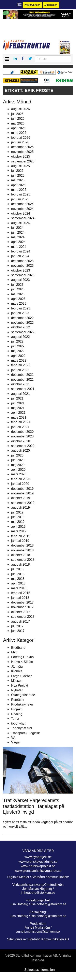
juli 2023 (17, 284)
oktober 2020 (20, 441)
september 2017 (22, 616)
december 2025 (22, 147)
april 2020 (18, 469)
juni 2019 (18, 517)
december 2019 (22, 488)
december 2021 (22, 374)
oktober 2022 (20, 327)
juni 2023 (18, 289)
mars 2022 (18, 360)
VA (13, 737)
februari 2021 (20, 422)
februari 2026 (20, 137)
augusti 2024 (20, 223)
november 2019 (22, 493)
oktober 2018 (20, 555)
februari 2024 (20, 251)
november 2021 (22, 379)
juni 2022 (18, 346)
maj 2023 (18, 294)
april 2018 (18, 583)
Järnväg (17, 666)
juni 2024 (18, 232)
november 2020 (22, 436)
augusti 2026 (20, 109)
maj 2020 (18, 465)
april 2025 (18, 185)
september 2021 (22, 389)
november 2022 (22, 322)
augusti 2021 (20, 393)
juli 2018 (17, 569)
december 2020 (22, 431)
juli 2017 (17, 626)
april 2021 (18, 412)
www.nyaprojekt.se (38, 857)
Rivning (16, 714)
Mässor (16, 680)
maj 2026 (18, 123)
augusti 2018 (20, 564)
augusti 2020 (20, 450)
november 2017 (22, 607)
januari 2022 (20, 370)
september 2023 (22, 275)
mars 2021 (18, 417)
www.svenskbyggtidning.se (38, 861)
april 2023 (18, 299)
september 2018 (22, 559)
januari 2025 (20, 199)
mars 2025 (18, 189)
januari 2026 (20, 142)
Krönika (16, 671)
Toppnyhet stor (21, 728)
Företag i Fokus (22, 657)
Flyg (14, 652)
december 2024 (22, 204)
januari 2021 (20, 427)
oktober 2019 (20, 498)
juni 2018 (18, 574)
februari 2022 (20, 365)
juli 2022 (17, 341)
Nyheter (16, 690)
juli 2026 (17, 114)
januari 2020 (20, 483)
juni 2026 (18, 118)
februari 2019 (20, 536)
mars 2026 (18, 132)
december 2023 (22, 261)
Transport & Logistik (25, 733)
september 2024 (22, 218)
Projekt (16, 709)
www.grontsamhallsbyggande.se (38, 870)
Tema (15, 718)
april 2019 (18, 526)
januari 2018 (20, 597)
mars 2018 (18, 588)
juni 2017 (18, 631)
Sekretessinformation (39, 969)
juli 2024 (17, 227)
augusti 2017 (20, 621)
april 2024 (18, 242)
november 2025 (22, 152)
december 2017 (22, 602)
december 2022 (22, 318)
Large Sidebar (21, 676)
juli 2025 (17, 170)
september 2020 (22, 446)
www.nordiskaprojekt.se (38, 866)
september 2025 (22, 161)
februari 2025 (20, 194)
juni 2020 (18, 460)
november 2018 (22, 550)
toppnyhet (18, 723)
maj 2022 (18, 351)
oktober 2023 (20, 270)
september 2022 (22, 332)
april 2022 (18, 356)
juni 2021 (18, 403)
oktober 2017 (20, 612)
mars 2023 (18, 303)
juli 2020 (17, 455)
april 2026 (18, 128)
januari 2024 (20, 256)
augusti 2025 (20, 166)
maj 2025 (18, 180)
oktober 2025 (20, 156)
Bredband (18, 647)
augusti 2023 (20, 279)
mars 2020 (18, 474)
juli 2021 (17, 398)
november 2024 (22, 209)
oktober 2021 (20, 384)
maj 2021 (18, 408)
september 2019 (22, 503)
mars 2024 (18, 246)
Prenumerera (32, 5)
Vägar (15, 742)
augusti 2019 (20, 507)
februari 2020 (20, 479)
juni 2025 (18, 175)
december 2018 (22, 545)
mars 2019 (18, 531)
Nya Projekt (19, 685)
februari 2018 (20, 593)
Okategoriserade (23, 695)
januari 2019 (20, 540)
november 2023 (22, 265)
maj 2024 (18, 237)
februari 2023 (20, 308)
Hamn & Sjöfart (22, 662)
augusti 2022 (20, 336)
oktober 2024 (20, 213)
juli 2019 (17, 512)
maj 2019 (18, 521)
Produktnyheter (22, 704)
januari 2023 (20, 313)
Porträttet (17, 699)
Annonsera (50, 5)
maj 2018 (18, 578)
